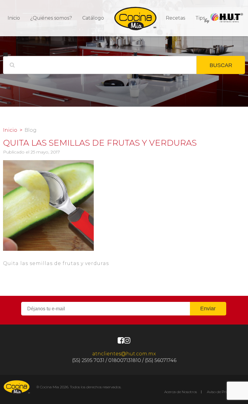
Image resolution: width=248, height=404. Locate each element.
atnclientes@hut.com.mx (124, 354)
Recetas (175, 18)
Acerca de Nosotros (180, 391)
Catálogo (93, 18)
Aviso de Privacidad (223, 391)
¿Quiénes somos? (51, 18)
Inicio (14, 18)
